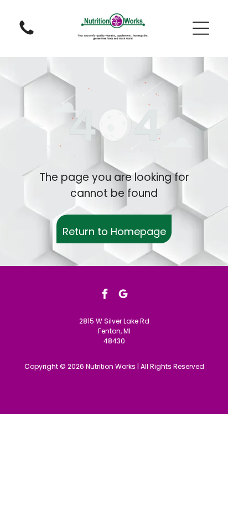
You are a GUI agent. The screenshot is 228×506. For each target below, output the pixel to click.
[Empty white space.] (26, 34)
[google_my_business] (123, 295)
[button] (201, 28)
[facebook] (105, 295)
